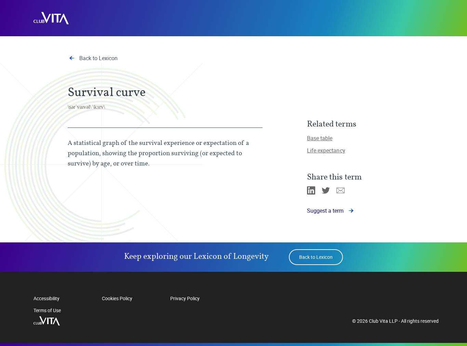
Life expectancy (326, 150)
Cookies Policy (117, 298)
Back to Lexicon (98, 58)
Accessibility (46, 298)
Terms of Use (47, 310)
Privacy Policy (185, 298)
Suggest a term (325, 210)
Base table (319, 138)
